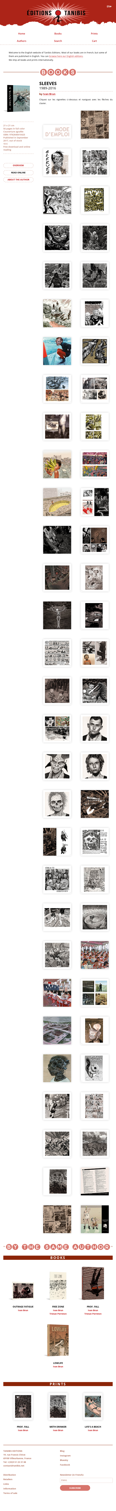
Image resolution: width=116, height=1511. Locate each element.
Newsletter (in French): (72, 1474)
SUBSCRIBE (75, 1488)
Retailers (7, 1479)
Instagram (65, 1455)
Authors (21, 41)
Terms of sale (10, 1493)
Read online (18, 172)
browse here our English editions (66, 56)
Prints (94, 33)
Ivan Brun (49, 94)
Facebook (65, 1464)
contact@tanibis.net (13, 1465)
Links (6, 1484)
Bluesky (64, 1460)
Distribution (9, 1474)
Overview (18, 165)
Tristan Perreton (58, 1313)
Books (58, 33)
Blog (62, 1451)
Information (9, 1488)
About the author (18, 179)
